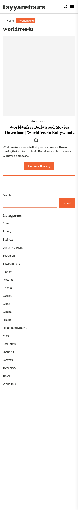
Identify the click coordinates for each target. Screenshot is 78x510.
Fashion (7, 271)
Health (7, 319)
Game (6, 303)
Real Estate (9, 343)
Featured (8, 279)
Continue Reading (39, 166)
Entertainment (37, 120)
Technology (9, 367)
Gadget (7, 295)
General (7, 311)
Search (7, 195)
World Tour (9, 383)
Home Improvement (14, 327)
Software (8, 359)
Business (8, 239)
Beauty (7, 231)
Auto (6, 223)
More (6, 335)
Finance (7, 287)
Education (9, 255)
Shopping (8, 351)
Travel (6, 375)
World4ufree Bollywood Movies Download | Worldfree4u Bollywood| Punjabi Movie (39, 132)
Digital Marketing (13, 247)
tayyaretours (24, 6)
